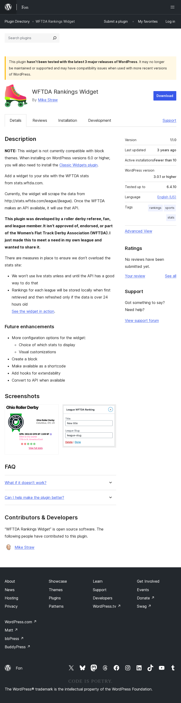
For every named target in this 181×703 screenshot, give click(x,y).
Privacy (11, 606)
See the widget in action (33, 311)
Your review (135, 276)
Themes (56, 589)
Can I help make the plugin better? (34, 497)
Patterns (56, 606)
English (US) (166, 197)
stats (171, 217)
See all (170, 276)
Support (169, 120)
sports (169, 208)
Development (99, 120)
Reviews (40, 120)
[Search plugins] (54, 38)
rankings (155, 208)
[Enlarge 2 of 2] (109, 410)
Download (164, 96)
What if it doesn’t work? (25, 482)
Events (143, 589)
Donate (146, 598)
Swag (144, 606)
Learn (98, 581)
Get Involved (148, 581)
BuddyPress (17, 646)
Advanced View (138, 231)
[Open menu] (173, 7)
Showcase (58, 581)
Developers (102, 598)
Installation (67, 120)
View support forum (142, 320)
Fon (19, 668)
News (10, 589)
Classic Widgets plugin (78, 165)
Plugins (55, 598)
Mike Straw (48, 99)
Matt (11, 630)
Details (15, 120)
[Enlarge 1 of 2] (52, 410)
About (10, 581)
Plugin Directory (17, 21)
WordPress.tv (107, 606)
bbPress (14, 638)
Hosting (11, 598)
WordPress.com (21, 621)
